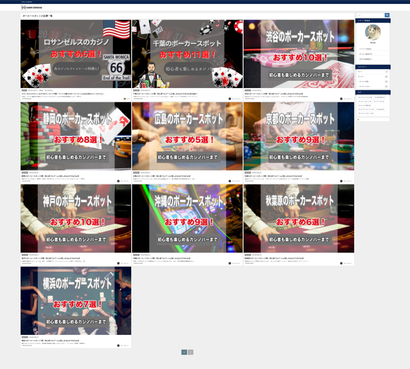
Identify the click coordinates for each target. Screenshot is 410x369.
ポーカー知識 (373, 81)
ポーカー (136, 90)
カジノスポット (49, 90)
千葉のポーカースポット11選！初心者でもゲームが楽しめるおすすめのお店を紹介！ (165, 94)
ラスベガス (380, 101)
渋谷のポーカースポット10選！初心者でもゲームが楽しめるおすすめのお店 (274, 94)
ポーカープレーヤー (367, 109)
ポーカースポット (33, 90)
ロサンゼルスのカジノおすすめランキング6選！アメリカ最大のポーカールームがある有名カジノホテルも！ (63, 94)
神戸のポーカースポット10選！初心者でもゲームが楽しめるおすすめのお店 (51, 258)
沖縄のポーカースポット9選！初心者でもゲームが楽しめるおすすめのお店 (161, 258)
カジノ (24, 90)
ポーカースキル (373, 86)
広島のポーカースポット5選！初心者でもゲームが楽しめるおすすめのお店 (161, 176)
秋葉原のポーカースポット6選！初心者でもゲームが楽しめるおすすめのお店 (274, 258)
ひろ (128, 98)
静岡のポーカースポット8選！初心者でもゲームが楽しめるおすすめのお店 (50, 176)
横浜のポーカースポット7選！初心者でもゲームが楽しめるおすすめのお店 (50, 340)
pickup (41, 90)
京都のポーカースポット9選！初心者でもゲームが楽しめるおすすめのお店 (273, 176)
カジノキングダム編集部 (239, 98)
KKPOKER (381, 97)
